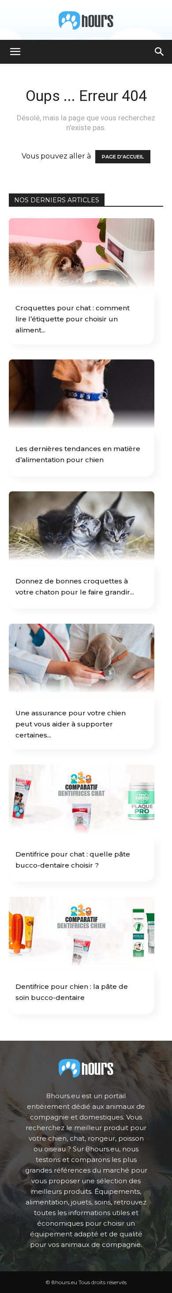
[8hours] (86, 20)
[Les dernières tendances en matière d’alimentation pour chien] (81, 395)
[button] (15, 52)
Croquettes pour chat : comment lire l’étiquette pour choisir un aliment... (72, 319)
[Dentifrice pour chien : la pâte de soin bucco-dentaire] (81, 933)
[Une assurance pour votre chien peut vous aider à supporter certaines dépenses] (81, 659)
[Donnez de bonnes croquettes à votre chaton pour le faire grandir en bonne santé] (81, 527)
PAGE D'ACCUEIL (123, 157)
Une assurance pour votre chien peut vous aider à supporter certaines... (70, 724)
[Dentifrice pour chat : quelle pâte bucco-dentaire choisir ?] (81, 800)
